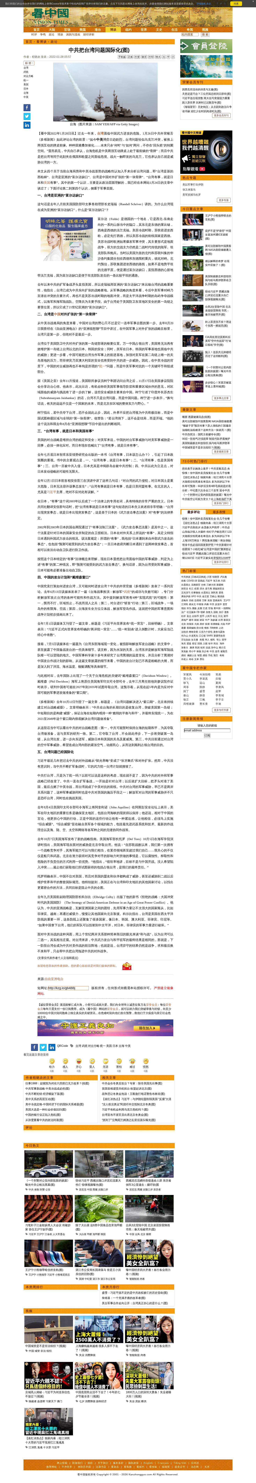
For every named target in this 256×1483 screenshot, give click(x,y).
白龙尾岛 (193, 635)
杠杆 (183, 616)
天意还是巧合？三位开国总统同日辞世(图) (206, 93)
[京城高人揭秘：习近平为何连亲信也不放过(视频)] (48, 1363)
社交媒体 (191, 612)
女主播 (195, 639)
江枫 (202, 699)
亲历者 (157, 1189)
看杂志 (115, 1466)
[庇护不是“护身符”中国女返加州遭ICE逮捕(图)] (193, 230)
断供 (143, 1401)
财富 (202, 620)
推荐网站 (51, 1466)
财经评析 (88, 34)
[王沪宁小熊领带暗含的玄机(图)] (48, 1241)
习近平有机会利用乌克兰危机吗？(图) (125, 1109)
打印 (151, 56)
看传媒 (153, 1466)
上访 (221, 628)
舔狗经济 (101, 1401)
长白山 (184, 635)
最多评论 (193, 512)
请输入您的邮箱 (207, 725)
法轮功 (184, 632)
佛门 (59, 1401)
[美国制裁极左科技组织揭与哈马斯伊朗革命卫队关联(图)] (193, 276)
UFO (193, 596)
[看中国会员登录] (206, 46)
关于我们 (103, 1463)
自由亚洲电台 (54, 979)
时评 (34, 34)
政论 (51, 34)
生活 (174, 29)
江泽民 (33, 1447)
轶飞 (186, 682)
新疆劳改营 (219, 635)
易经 (184, 655)
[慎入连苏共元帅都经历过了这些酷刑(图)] (193, 352)
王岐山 (213, 596)
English (148, 1463)
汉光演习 (185, 592)
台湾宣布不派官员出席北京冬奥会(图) (125, 1114)
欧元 (215, 616)
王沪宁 (40, 1234)
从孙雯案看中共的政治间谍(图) (44, 1120)
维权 (206, 628)
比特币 (195, 616)
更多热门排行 (221, 503)
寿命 (191, 659)
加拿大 (209, 612)
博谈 (113, 29)
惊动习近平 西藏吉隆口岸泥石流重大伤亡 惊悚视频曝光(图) (217, 295)
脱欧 (216, 612)
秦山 (186, 695)
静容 (202, 695)
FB (198, 612)
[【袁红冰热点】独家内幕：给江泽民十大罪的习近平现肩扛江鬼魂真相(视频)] (48, 1410)
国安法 (184, 588)
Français (163, 1463)
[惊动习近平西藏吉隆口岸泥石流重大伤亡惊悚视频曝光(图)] (99, 1152)
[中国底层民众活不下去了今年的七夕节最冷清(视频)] (99, 1363)
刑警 (42, 1189)
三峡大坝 (211, 584)
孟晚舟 (184, 600)
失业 (81, 1355)
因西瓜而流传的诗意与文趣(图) (200, 89)
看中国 (52, 15)
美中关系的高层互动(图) (40, 1099)
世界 (144, 29)
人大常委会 (59, 1234)
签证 (194, 643)
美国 (82, 29)
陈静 (202, 686)
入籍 (205, 643)
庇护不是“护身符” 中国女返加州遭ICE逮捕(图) (218, 234)
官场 (67, 29)
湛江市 (96, 1278)
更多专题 (224, 200)
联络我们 (77, 1463)
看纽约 (140, 1466)
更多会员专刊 (221, 115)
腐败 (194, 608)
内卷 (142, 1278)
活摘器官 (195, 584)
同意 (236, 3)
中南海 (200, 604)
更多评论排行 (221, 562)
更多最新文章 (221, 451)
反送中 (218, 604)
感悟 (205, 655)
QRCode (62, 1045)
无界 (207, 1466)
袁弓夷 (208, 588)
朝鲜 (202, 612)
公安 (47, 1189)
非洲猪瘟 (215, 624)
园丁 (186, 691)
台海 (26, 92)
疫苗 (196, 588)
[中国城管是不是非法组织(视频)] (48, 1317)
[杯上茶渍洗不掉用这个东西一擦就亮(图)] (193, 321)
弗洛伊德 (185, 596)
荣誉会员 (151, 1004)
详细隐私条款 (203, 3)
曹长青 (204, 703)
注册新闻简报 (193, 719)
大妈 (196, 624)
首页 (36, 29)
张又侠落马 (189, 189)
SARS (210, 635)
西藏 (95, 1189)
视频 (205, 29)
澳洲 (192, 647)
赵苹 (218, 691)
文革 (196, 659)
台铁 (203, 584)
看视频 (128, 1466)
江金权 (48, 1234)
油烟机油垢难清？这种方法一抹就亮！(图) (206, 429)
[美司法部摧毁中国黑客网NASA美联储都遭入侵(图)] (193, 245)
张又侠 (216, 580)
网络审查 (193, 632)
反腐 (199, 608)
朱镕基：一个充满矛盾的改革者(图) (123, 1297)
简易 (218, 674)
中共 (31, 1189)
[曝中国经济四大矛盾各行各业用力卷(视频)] (149, 1241)
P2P (228, 624)
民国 (197, 647)
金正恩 (205, 596)
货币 (202, 616)
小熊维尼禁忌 (62, 1274)
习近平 (51, 492)
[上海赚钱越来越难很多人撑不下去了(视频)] (99, 1317)
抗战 (208, 647)
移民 (212, 639)
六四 (223, 580)
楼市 (191, 620)
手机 (210, 655)
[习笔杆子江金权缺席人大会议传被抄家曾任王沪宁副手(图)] (48, 1196)
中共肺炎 (185, 577)
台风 (137, 1234)
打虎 (205, 608)
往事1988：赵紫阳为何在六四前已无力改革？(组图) (57, 1083)
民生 (216, 643)
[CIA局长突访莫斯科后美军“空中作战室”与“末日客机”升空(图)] (193, 337)
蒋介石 (222, 647)
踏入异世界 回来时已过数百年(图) (201, 102)
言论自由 (185, 639)
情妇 (183, 608)
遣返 (189, 643)
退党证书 (180, 1466)
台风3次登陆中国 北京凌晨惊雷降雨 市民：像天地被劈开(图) (218, 310)
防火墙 (200, 628)
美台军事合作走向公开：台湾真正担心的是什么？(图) (135, 1303)
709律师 (214, 628)
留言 (144, 56)
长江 (191, 588)
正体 (130, 56)
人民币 (208, 616)
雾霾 (183, 628)
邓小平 (192, 651)
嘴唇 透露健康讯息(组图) (196, 416)
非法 (43, 1350)
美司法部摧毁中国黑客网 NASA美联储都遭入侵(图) (218, 249)
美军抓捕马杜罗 (192, 194)
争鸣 (43, 34)
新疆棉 (219, 584)
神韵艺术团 (84, 1466)
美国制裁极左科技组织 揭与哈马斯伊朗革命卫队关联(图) (218, 280)
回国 (199, 643)
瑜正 (186, 699)
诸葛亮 (223, 651)
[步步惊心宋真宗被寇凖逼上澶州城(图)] (193, 382)
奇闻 (190, 29)
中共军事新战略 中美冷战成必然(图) (47, 1088)
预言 (216, 655)
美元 (189, 616)
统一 (26, 80)
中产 (207, 620)
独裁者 (33, 1401)
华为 (189, 608)
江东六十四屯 (205, 632)
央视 (202, 639)
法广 (183, 612)
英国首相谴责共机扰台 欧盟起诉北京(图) (127, 1088)
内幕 (206, 604)
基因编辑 (191, 628)
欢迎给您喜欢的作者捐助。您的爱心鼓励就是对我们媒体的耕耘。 (77, 965)
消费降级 (90, 1355)
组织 (49, 1350)
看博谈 (41, 41)
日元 (220, 616)
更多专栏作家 (221, 710)
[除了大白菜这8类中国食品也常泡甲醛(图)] (99, 1196)
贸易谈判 (218, 600)
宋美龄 (184, 651)
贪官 (225, 604)
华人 (207, 639)
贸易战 (201, 580)
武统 (26, 71)
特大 (158, 56)
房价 (202, 624)
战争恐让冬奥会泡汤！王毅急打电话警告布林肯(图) (133, 1093)
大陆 (52, 29)
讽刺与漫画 (73, 34)
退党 (221, 592)
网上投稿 (62, 1463)
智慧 (199, 655)
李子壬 (220, 699)
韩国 (103, 1234)
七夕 (81, 1401)
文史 (159, 29)
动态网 (195, 1466)
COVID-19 (192, 580)
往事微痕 (195, 592)
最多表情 (219, 512)
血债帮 (41, 1401)
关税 (191, 600)
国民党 (214, 592)
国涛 (81, 1278)
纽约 (128, 29)
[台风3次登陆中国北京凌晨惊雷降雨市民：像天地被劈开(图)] (149, 1196)
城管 (37, 1350)
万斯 (204, 600)
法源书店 (101, 1466)
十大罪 (47, 1447)
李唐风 (220, 686)
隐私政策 (133, 1463)
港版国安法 (218, 588)
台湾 (26, 67)
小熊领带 (41, 1274)
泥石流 (82, 1189)
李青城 (220, 695)
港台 (98, 29)
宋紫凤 (187, 674)
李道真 (204, 678)
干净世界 (67, 1466)
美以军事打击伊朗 (193, 184)
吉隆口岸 (103, 1189)
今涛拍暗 (205, 674)
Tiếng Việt (180, 1463)
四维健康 (189, 703)
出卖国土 (185, 584)
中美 (26, 97)
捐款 (90, 1463)
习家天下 (51, 1401)
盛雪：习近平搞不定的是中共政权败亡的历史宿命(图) (135, 1292)
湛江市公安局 (108, 1278)
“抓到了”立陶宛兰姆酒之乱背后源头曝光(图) (129, 1120)
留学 (224, 639)
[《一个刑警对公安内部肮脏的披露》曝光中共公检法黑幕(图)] (48, 1152)
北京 (143, 1234)
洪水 (202, 588)
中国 (57, 314)
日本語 (195, 1463)
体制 (36, 1189)
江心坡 (202, 635)
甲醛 (89, 1234)
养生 (202, 659)
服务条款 (118, 1463)
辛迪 (218, 703)
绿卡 (210, 643)
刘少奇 (205, 651)
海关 (183, 643)
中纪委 (88, 1278)
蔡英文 (227, 620)
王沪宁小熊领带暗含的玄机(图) (44, 1269)
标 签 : (29, 63)
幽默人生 (191, 655)
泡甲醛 (96, 1234)
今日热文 (33, 1145)
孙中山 (214, 647)
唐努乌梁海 (219, 632)
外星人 (184, 659)
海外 (222, 643)
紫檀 (148, 1234)
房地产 (184, 620)
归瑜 (218, 678)
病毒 (183, 580)
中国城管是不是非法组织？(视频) (45, 1345)
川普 (209, 577)
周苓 (186, 686)
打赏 (137, 56)
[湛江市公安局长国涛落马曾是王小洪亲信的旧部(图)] (99, 1241)
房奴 (138, 1401)
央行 (221, 612)
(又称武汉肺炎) (198, 577)
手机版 (122, 56)
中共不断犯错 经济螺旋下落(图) (44, 1093)
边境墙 (197, 600)
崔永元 (192, 604)
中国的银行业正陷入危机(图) (43, 1114)
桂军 (202, 647)
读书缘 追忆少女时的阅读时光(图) (201, 111)
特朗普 (215, 577)
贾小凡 (187, 678)
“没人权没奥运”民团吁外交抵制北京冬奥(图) (129, 1104)
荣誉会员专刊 (193, 82)
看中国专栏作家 (195, 668)
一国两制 (225, 608)
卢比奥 (223, 577)
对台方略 (28, 76)
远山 (202, 682)
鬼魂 (39, 1447)
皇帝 (217, 651)
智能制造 (134, 1278)
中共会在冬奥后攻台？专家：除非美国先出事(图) (132, 1083)
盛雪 (202, 691)
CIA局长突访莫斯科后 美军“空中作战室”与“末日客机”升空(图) (218, 341)
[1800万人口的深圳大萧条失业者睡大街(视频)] (149, 1363)
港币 (226, 616)
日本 (26, 88)
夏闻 (218, 682)
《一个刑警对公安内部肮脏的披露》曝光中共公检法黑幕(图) (218, 371)
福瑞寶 (166, 1466)
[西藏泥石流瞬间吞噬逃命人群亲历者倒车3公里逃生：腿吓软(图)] (149, 1152)
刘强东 (190, 624)
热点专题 (189, 178)
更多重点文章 (221, 398)
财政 (196, 620)
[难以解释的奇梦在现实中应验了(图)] (193, 261)
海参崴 (214, 620)
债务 (226, 612)
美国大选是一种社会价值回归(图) (45, 1109)
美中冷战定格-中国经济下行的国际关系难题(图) (54, 1104)
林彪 (199, 651)
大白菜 (82, 1234)
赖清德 (221, 596)
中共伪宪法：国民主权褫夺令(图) (201, 434)
